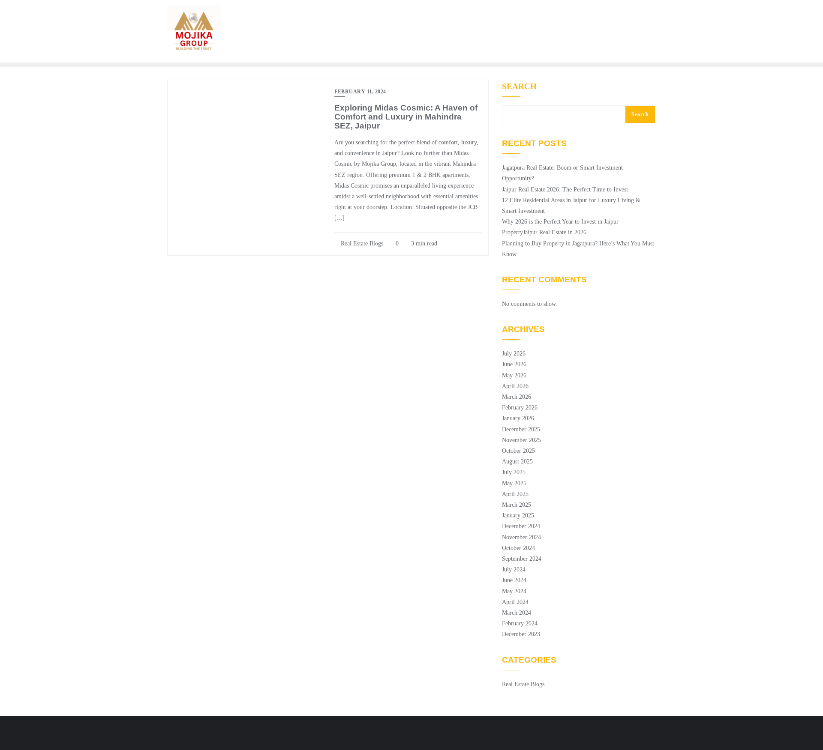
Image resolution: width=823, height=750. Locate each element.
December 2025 (521, 429)
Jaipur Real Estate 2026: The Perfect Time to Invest (565, 189)
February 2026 (520, 407)
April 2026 (515, 386)
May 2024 (514, 591)
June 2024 (514, 580)
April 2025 (515, 494)
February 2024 (520, 623)
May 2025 (514, 483)
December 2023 (521, 634)
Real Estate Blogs (361, 243)
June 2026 (514, 364)
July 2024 (514, 569)
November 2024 (521, 537)
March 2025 (516, 505)
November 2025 (521, 440)
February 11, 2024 (360, 92)
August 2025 (517, 461)
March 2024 (516, 613)
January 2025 (518, 515)
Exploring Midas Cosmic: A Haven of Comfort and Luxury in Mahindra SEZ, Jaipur (406, 116)
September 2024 (521, 559)
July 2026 (514, 353)
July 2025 (514, 472)
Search (519, 86)
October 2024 (518, 548)
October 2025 (518, 451)
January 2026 (518, 418)
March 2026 (516, 397)
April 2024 (515, 602)
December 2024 (521, 526)
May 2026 (514, 375)
